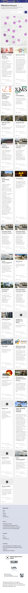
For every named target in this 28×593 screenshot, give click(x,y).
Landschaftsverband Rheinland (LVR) (10, 525)
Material (4, 515)
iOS (3, 535)
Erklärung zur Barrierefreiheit (9, 550)
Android (4, 537)
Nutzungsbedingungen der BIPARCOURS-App (12, 545)
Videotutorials (6, 516)
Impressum (5, 549)
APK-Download (6, 538)
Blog (4, 510)
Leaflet (15, 44)
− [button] (2, 20)
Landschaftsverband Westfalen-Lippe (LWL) (11, 527)
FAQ (3, 512)
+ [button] (2, 18)
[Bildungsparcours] (10, 1)
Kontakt (4, 513)
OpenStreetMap (20, 44)
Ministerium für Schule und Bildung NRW (11, 528)
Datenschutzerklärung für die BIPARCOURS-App (12, 547)
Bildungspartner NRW (7, 523)
